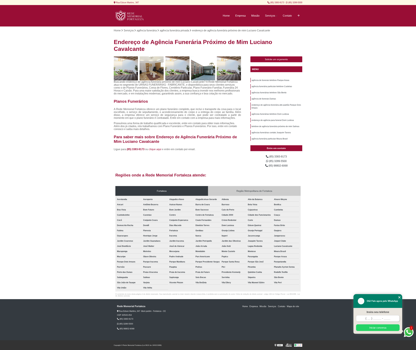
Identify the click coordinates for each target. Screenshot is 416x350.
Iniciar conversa (377, 327)
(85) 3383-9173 (277, 2)
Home (226, 15)
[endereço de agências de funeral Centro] (229, 68)
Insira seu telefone (378, 312)
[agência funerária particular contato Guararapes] (203, 68)
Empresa (240, 15)
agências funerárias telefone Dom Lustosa (270, 114)
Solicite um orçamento (276, 59)
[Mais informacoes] (298, 16)
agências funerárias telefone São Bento (269, 92)
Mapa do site (293, 306)
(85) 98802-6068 (278, 165)
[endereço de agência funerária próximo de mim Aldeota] (177, 68)
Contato (287, 15)
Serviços (270, 15)
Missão (255, 15)
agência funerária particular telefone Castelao (272, 86)
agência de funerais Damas (264, 99)
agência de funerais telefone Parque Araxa (270, 80)
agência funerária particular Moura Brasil (270, 139)
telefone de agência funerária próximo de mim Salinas (275, 126)
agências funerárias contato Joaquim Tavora (271, 132)
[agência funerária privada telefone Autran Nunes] (152, 68)
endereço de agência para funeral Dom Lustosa (273, 120)
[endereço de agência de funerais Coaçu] (126, 68)
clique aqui (155, 149)
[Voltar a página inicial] (130, 16)
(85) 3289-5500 (295, 2)
